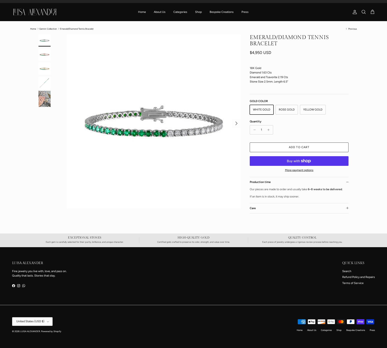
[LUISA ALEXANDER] (34, 12)
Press (245, 12)
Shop (198, 12)
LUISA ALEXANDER (30, 331)
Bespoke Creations (222, 12)
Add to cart (299, 147)
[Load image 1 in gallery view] (154, 121)
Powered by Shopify (51, 331)
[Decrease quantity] (253, 129)
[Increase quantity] (269, 129)
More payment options (299, 170)
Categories (180, 12)
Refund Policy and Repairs (358, 277)
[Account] (354, 12)
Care (253, 208)
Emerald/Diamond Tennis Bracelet (77, 28)
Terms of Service (353, 283)
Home (142, 12)
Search (346, 271)
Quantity (255, 121)
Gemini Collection (48, 28)
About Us (159, 12)
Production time (260, 182)
